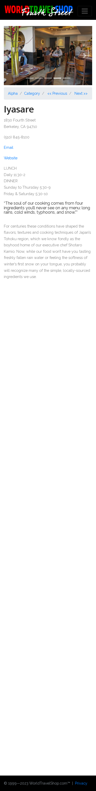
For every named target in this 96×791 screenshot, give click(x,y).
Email (8, 147)
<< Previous (57, 93)
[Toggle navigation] (85, 11)
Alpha (13, 93)
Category (32, 93)
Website (10, 158)
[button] (10, 55)
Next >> (81, 93)
